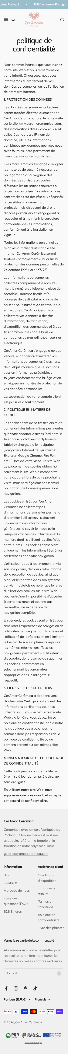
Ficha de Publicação (33, 1042)
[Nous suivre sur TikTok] (35, 988)
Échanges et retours (47, 891)
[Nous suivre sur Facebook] (6, 988)
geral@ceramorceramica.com (26, 853)
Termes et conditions (45, 904)
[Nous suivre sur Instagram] (16, 988)
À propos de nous (17, 890)
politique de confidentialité (49, 917)
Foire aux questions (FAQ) (16, 901)
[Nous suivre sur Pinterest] (25, 988)
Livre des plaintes (51, 928)
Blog (7, 875)
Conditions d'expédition (47, 878)
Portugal (10, 835)
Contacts (10, 883)
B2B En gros (13, 911)
